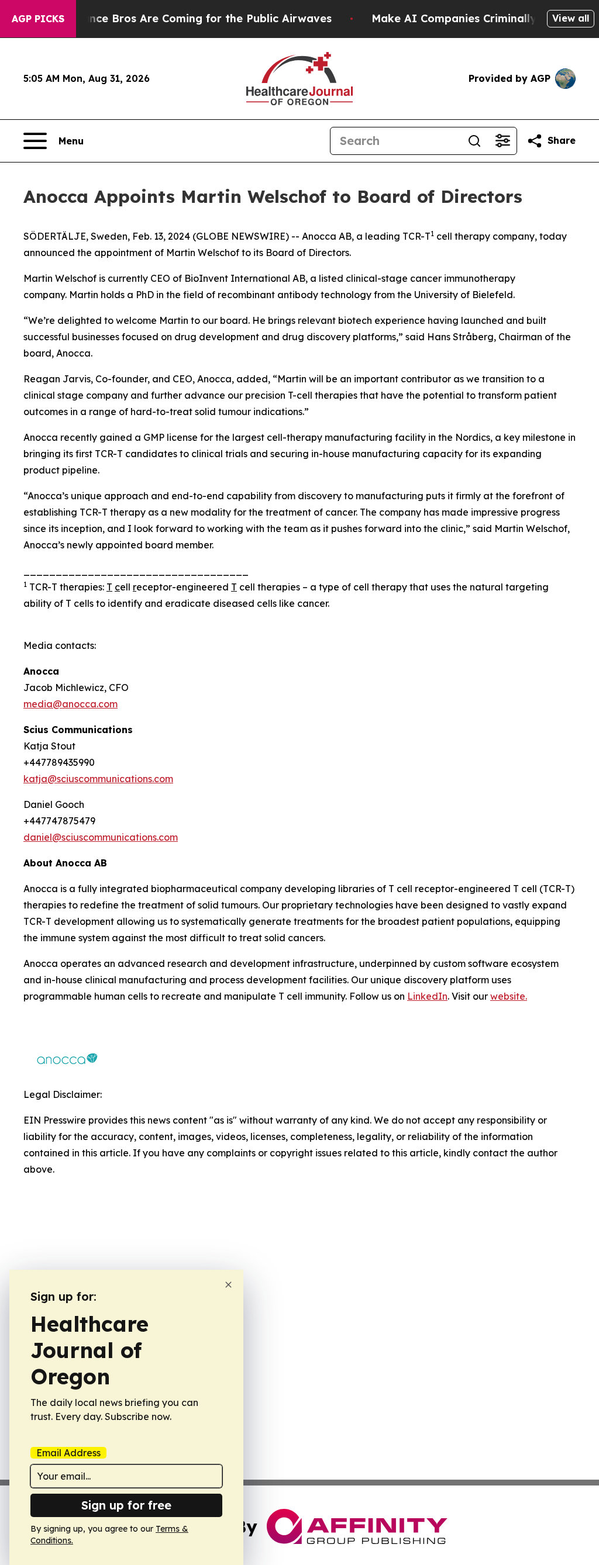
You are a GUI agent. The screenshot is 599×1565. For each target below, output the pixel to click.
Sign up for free (126, 1505)
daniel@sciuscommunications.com (100, 837)
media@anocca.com (70, 704)
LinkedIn (427, 996)
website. (508, 996)
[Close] (228, 1284)
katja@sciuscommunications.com (98, 779)
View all (570, 18)
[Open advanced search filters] (502, 140)
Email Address (68, 1453)
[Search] (474, 140)
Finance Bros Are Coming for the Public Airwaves (199, 18)
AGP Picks (38, 19)
